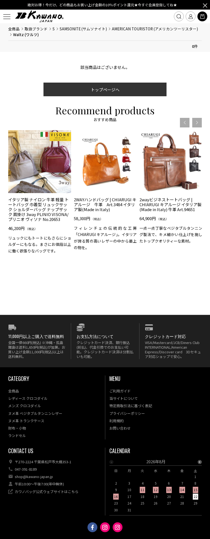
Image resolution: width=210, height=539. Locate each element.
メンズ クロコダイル (24, 405)
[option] (39, 194)
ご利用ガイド (120, 391)
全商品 (14, 28)
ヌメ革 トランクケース (26, 420)
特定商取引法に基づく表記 (130, 405)
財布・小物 (17, 428)
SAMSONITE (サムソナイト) (83, 28)
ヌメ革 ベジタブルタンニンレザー (35, 413)
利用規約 (116, 420)
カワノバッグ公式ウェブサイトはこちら (46, 491)
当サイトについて (123, 398)
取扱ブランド (36, 28)
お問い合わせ (120, 428)
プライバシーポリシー (127, 413)
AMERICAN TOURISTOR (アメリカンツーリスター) (155, 28)
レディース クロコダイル (28, 398)
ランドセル (17, 435)
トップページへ (105, 89)
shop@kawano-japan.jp (34, 476)
